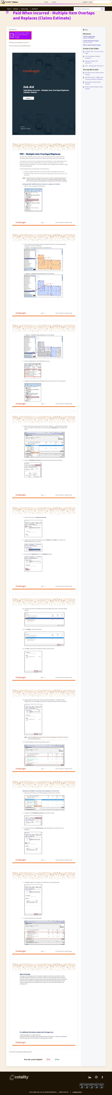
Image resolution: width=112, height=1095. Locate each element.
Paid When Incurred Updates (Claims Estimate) (94, 73)
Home (46, 2)
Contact (54, 2)
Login (90, 2)
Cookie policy (77, 1092)
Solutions (15, 8)
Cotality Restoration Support (91, 41)
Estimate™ (35, 8)
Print (86, 30)
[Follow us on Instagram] (96, 1077)
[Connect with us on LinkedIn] (90, 1077)
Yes (58, 1059)
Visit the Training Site (89, 36)
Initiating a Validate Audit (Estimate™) (91, 62)
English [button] (85, 2)
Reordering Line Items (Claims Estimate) (93, 83)
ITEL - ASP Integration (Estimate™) (94, 65)
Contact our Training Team (88, 38)
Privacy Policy (64, 1092)
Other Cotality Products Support (92, 45)
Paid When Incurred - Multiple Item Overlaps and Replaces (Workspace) (94, 78)
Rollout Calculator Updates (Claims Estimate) (94, 87)
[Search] (102, 9)
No (49, 1059)
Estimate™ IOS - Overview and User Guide (94, 52)
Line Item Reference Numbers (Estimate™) (92, 57)
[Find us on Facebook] (102, 1077)
